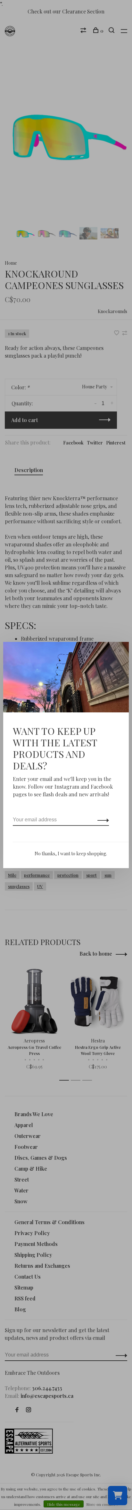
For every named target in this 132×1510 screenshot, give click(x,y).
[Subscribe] (101, 820)
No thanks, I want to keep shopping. (71, 853)
